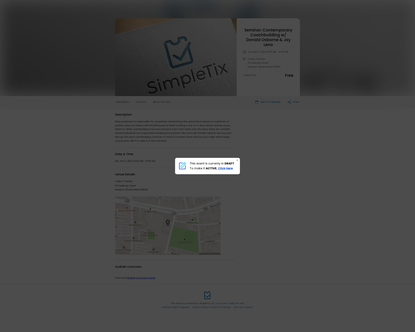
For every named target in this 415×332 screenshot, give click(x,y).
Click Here (225, 168)
